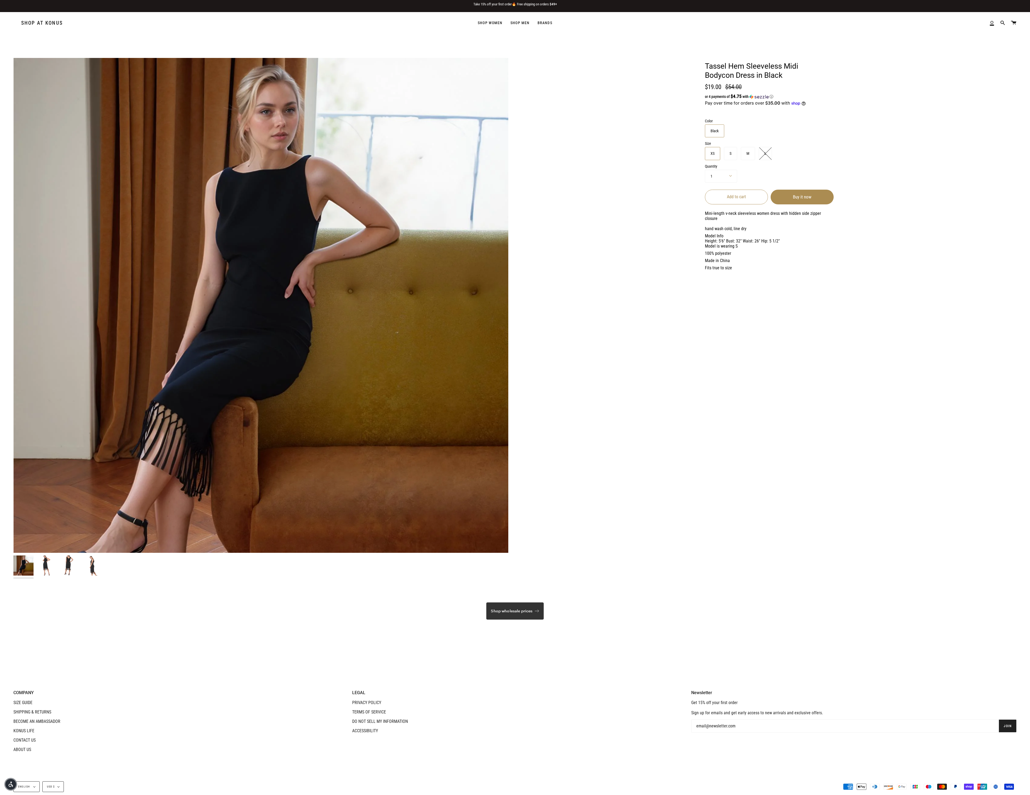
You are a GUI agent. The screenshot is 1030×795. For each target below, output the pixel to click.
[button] (760, 96)
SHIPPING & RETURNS (32, 712)
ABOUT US (22, 749)
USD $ (51, 786)
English (24, 786)
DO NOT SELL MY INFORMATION (380, 721)
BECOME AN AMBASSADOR (36, 721)
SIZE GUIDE (22, 702)
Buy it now (802, 197)
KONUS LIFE (23, 730)
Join (1007, 726)
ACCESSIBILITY (365, 730)
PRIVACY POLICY (366, 702)
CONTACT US (24, 740)
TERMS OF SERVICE (369, 712)
